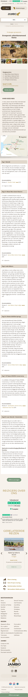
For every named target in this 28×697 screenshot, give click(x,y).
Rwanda (16, 611)
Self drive (16, 626)
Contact (14, 676)
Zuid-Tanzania (18, 602)
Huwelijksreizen (18, 633)
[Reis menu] (14, 20)
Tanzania (3, 602)
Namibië (3, 607)
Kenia (16, 24)
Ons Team (3, 646)
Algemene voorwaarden (20, 687)
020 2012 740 (21, 3)
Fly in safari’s (4, 626)
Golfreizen (17, 635)
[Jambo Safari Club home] (14, 662)
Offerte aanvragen (14, 480)
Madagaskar (4, 613)
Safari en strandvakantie (7, 633)
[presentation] (1, 519)
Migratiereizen (4, 631)
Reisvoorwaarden (5, 650)
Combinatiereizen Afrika (20, 631)
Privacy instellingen (6, 692)
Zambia (3, 609)
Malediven (3, 618)
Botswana (16, 607)
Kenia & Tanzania (18, 600)
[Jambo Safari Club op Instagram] (12, 671)
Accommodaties (5, 637)
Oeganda (3, 611)
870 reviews (17, 505)
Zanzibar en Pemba (6, 605)
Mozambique (17, 616)
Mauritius (16, 613)
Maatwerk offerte (5, 624)
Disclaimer (4, 689)
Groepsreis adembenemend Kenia (15, 26)
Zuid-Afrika (17, 605)
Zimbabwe (17, 609)
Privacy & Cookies (18, 689)
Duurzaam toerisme (6, 652)
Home (11, 24)
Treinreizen (4, 635)
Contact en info (5, 643)
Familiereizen (17, 628)
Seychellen (3, 616)
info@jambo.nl (8, 3)
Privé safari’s (17, 624)
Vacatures (3, 648)
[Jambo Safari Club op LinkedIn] (16, 671)
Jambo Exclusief (5, 628)
